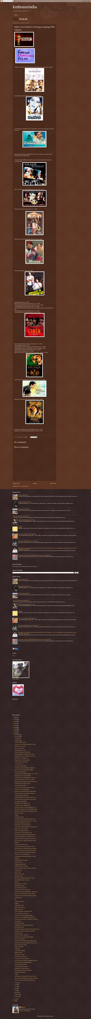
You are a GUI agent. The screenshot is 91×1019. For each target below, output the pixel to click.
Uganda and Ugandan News (20, 785)
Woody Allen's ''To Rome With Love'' (22, 968)
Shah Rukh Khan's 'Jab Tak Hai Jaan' (22, 889)
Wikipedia (17, 842)
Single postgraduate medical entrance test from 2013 (25, 781)
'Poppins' (16, 815)
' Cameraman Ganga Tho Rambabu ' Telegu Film (25, 767)
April (16, 990)
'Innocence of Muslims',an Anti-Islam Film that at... (25, 846)
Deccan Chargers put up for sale (21, 913)
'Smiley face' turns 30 (19, 817)
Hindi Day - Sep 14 (18, 862)
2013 (15, 731)
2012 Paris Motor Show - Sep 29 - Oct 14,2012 (24, 779)
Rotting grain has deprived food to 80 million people (25, 791)
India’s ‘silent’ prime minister (20, 944)
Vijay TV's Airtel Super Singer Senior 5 (21, 516)
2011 (15, 999)
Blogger (51, 1016)
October (17, 738)
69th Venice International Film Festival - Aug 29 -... (25, 877)
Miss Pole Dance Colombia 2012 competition (24, 769)
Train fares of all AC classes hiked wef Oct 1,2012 (25, 744)
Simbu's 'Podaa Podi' (19, 946)
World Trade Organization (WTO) (21, 830)
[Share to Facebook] (35, 437)
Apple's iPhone (18, 872)
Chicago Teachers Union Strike (21, 844)
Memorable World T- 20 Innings (21, 860)
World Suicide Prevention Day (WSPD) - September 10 (26, 891)
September (17, 740)
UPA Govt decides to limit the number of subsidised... (26, 868)
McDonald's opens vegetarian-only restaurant (24, 936)
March (16, 992)
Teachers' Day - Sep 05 (19, 954)
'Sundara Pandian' (18, 870)
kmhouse (23, 1007)
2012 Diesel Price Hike (19, 874)
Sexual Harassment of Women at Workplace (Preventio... (26, 960)
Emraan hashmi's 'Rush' (20, 885)
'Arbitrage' (17, 858)
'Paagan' (16, 974)
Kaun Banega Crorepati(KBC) (21, 801)
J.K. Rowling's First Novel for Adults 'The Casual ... (25, 787)
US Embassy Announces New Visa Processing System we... (27, 929)
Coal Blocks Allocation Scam (21, 956)
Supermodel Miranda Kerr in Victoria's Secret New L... (26, 797)
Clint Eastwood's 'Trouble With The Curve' (23, 832)
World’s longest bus (19, 909)
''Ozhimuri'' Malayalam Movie (21, 964)
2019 (15, 719)
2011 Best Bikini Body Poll (23, 509)
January (17, 996)
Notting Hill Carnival (19, 876)
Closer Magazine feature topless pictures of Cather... (25, 856)
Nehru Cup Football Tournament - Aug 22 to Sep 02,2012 (26, 978)
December (17, 734)
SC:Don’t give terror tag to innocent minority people (25, 799)
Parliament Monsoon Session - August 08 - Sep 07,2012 (26, 919)
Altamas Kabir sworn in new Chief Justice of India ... (25, 756)
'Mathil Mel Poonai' (18, 952)
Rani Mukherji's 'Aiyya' (19, 927)
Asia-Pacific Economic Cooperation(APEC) (23, 915)
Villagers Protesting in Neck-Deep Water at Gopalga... (26, 895)
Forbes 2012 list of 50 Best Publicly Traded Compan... (26, 940)
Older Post (53, 483)
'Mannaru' (17, 881)
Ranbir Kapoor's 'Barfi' (19, 905)
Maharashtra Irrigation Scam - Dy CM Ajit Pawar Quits (26, 809)
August (16, 982)
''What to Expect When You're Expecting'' (23, 970)
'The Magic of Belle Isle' (20, 901)
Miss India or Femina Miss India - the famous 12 (28, 541)
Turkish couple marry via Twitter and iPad (23, 911)
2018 (15, 721)
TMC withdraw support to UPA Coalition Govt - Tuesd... (26, 820)
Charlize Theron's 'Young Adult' (21, 761)
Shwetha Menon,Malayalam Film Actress (26, 519)
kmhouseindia (25, 6)
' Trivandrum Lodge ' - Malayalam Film (22, 805)
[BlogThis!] (32, 437)
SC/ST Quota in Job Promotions (21, 966)
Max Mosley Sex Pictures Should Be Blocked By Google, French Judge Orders (34, 555)
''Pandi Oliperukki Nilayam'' (20, 972)
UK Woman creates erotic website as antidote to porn (26, 838)
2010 (15, 1000)
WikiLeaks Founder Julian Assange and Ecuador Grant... (26, 942)
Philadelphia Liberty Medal (20, 864)
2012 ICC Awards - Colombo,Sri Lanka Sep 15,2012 (25, 840)
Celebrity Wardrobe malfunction (24, 502)
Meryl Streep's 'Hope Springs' (21, 765)
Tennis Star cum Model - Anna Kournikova (27, 534)
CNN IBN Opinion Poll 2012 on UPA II (22, 783)
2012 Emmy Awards (19, 813)
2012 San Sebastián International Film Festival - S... (25, 793)
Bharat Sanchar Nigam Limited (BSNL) (23, 752)
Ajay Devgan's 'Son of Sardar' (21, 883)
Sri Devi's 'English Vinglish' (20, 742)
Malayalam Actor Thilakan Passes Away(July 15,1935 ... (26, 811)
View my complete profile (25, 1010)
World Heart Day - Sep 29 (20, 746)
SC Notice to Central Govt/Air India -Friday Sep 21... (25, 818)
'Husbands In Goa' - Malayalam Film (22, 803)
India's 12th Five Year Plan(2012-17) (22, 854)
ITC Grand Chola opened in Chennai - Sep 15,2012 (25, 850)
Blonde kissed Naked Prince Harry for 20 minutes (25, 980)
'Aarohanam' (17, 948)
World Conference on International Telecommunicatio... (26, 848)
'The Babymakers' (18, 897)
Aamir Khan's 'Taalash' (19, 923)
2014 (15, 729)
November (17, 736)
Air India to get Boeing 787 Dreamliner (22, 822)
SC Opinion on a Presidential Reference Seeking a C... (26, 777)
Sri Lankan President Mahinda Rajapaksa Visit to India (26, 773)
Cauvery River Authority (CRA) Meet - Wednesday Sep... (26, 826)
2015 (15, 727)
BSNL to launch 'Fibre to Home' (21, 828)
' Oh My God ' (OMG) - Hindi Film (21, 795)
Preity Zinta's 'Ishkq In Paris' (20, 887)
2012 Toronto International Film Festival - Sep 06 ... (25, 893)
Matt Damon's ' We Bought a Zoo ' (22, 758)
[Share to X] (33, 437)
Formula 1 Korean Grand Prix (21, 771)
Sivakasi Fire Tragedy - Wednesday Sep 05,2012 (25, 931)
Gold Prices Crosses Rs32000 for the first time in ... (25, 917)
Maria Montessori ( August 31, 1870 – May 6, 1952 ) (25, 976)
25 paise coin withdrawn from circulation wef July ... (25, 836)
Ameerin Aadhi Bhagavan (20, 950)
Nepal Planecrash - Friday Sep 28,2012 (23, 775)
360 (15, 899)
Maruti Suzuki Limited (19, 748)
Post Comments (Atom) (23, 486)
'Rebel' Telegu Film (18, 933)
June (16, 986)
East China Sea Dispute (20, 938)
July (16, 984)
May (16, 988)
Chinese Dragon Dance (23, 495)
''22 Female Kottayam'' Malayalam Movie (23, 962)
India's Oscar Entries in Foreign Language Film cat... (25, 807)
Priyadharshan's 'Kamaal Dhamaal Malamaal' (24, 925)
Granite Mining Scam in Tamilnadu (22, 958)
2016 (15, 725)
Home (16, 15)
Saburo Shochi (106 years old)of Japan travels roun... (26, 834)
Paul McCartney (18, 921)
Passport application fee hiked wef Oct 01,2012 (24, 754)
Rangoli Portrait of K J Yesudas (21, 866)
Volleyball (20, 527)
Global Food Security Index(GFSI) (22, 789)
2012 (15, 733)
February (17, 994)
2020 (15, 717)
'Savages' (17, 903)
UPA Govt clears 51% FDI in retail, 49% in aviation (25, 852)
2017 (15, 723)
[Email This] (31, 437)
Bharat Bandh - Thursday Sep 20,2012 (22, 824)
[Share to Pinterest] (36, 437)
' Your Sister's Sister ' (19, 763)
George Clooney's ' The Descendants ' (22, 760)
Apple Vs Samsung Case (20, 907)
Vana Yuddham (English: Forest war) (22, 879)
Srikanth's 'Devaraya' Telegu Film (21, 934)
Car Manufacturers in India (20, 750)
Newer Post (16, 483)
